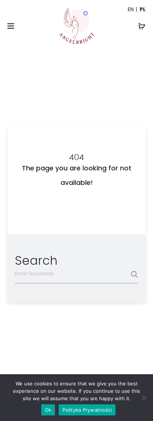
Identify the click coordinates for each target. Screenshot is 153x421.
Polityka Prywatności (87, 410)
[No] (143, 397)
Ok (48, 410)
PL (143, 9)
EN (131, 9)
